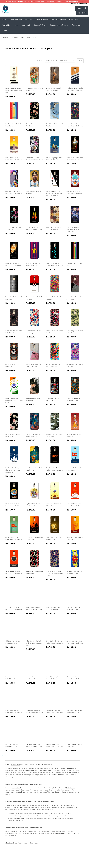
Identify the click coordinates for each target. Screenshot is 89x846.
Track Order (76, 25)
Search (4, 31)
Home (4, 19)
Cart (83, 13)
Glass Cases (73, 19)
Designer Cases (16, 19)
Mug (16, 25)
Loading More (6, 756)
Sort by (54, 60)
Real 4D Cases (42, 19)
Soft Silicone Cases (58, 19)
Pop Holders (6, 25)
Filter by (40, 60)
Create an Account (82, 3)
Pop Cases (29, 19)
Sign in (73, 3)
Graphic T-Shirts (40, 25)
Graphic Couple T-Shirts (59, 25)
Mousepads (26, 25)
